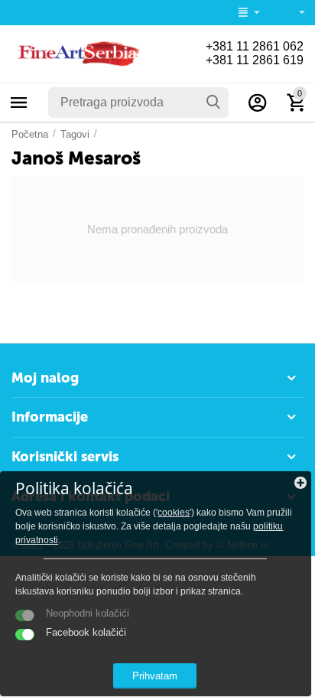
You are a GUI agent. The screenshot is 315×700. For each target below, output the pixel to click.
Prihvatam (154, 676)
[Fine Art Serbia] (76, 53)
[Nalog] (257, 102)
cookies (174, 512)
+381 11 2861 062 (255, 46)
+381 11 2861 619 (255, 60)
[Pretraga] (213, 102)
